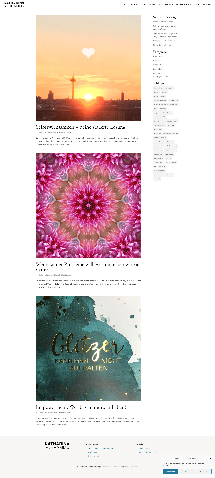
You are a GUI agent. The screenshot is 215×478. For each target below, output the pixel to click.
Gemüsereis (157, 117)
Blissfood (157, 65)
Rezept (156, 137)
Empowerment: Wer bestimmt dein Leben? (81, 407)
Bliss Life (57, 132)
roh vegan (163, 137)
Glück (165, 117)
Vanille (174, 162)
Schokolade (170, 142)
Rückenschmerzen (159, 142)
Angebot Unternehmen (161, 4)
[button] (210, 458)
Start (124, 4)
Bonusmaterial (94, 456)
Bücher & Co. (183, 4)
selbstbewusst (158, 150)
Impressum (105, 466)
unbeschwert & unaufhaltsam (101, 448)
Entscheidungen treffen (161, 104)
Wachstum (162, 166)
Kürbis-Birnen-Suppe (162, 45)
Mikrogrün (171, 125)
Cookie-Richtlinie (131, 466)
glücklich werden (159, 121)
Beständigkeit (169, 88)
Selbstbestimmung (171, 146)
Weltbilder (170, 175)
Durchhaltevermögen (160, 100)
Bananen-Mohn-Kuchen (163, 22)
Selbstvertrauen (158, 158)
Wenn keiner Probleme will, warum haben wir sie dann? (87, 267)
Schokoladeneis (158, 146)
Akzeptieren (170, 471)
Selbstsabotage (158, 154)
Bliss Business (66, 132)
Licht (175, 121)
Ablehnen (187, 471)
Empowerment (173, 100)
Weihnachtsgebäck (159, 170)
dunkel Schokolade (159, 96)
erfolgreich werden (159, 113)
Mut (155, 129)
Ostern (160, 129)
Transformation (158, 162)
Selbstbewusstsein (170, 150)
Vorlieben (203, 471)
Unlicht (168, 162)
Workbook (92, 452)
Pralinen (175, 133)
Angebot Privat (138, 4)
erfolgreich (162, 108)
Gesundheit (158, 69)
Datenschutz (117, 466)
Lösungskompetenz (160, 125)
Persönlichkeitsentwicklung (162, 133)
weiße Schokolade (159, 175)
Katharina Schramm (46, 132)
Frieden (169, 113)
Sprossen (168, 158)
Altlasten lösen (158, 88)
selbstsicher (169, 154)
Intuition (169, 121)
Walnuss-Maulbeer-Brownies (165, 41)
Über (197, 4)
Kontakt (207, 4)
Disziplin (164, 92)
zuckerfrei (157, 179)
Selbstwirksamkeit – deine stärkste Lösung (80, 127)
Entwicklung (174, 104)
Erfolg (155, 108)
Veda (155, 166)
